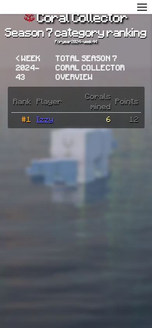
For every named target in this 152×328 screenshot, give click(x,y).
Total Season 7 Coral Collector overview (90, 67)
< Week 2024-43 (28, 67)
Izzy (45, 119)
